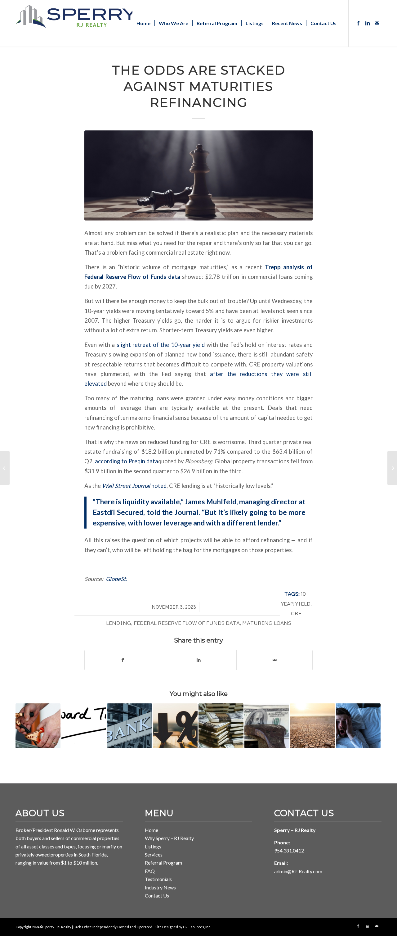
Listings (153, 846)
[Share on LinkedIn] (199, 660)
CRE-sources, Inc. (197, 927)
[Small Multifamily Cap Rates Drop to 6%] (175, 725)
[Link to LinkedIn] (367, 23)
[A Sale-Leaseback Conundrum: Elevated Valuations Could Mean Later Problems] (5, 468)
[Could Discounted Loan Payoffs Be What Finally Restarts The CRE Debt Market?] (38, 725)
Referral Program (163, 863)
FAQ (150, 871)
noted (134, 485)
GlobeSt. (116, 578)
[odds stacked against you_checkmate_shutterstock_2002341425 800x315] (198, 175)
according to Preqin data (126, 461)
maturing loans (266, 623)
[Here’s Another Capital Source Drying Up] (312, 725)
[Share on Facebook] (123, 660)
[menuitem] (143, 23)
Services (154, 854)
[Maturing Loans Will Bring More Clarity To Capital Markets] (220, 725)
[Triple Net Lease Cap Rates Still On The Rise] (83, 725)
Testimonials (158, 879)
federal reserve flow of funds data (187, 623)
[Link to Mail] (376, 23)
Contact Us (157, 895)
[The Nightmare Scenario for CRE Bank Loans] (358, 725)
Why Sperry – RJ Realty (169, 838)
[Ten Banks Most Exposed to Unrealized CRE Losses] (129, 725)
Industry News (160, 887)
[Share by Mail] (274, 660)
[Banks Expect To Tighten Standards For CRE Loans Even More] (266, 725)
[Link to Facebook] (358, 23)
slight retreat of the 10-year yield (161, 344)
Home (151, 830)
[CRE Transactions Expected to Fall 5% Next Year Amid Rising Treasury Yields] (392, 468)
